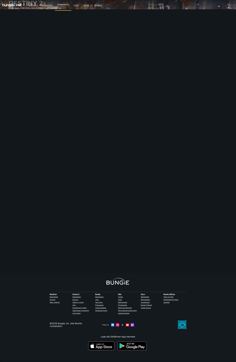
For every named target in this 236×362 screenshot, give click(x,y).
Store (86, 5)
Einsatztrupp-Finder (80, 308)
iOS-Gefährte (17, 50)
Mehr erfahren (55, 302)
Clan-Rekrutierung (20, 66)
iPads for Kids (168, 297)
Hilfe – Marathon (19, 75)
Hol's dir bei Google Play (132, 346)
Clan (74, 305)
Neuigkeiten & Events (170, 300)
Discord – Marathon (21, 77)
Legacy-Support (19, 61)
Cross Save (77, 313)
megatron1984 (71, 260)
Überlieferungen (19, 26)
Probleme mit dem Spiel (23, 42)
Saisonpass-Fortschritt (81, 311)
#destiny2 (76, 74)
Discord (52, 300)
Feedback (16, 20)
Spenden (166, 302)
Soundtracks (145, 302)
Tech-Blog (99, 302)
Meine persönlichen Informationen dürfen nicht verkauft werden (127, 310)
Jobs (97, 300)
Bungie (97, 294)
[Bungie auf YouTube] (127, 325)
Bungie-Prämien (146, 305)
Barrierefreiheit (18, 45)
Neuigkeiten (54, 297)
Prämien (98, 5)
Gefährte (15, 64)
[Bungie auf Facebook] (112, 325)
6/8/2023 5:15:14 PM (87, 90)
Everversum (17, 39)
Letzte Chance (146, 308)
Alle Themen (17, 15)
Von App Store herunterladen (102, 346)
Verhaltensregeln (18, 81)
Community (63, 4)
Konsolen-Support (20, 58)
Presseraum (99, 305)
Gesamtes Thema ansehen (78, 84)
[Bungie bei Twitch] (132, 325)
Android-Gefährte (20, 53)
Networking (17, 36)
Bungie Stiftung (169, 294)
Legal (120, 300)
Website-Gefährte (20, 47)
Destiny (12, 5)
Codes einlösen (100, 308)
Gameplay (16, 28)
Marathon (47, 5)
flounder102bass (73, 60)
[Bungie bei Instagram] (117, 325)
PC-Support (17, 56)
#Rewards (68, 74)
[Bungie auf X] (122, 325)
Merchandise (145, 300)
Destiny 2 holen (78, 302)
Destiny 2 (33, 5)
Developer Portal (101, 311)
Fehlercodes (17, 34)
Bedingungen (122, 302)
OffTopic (15, 72)
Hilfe (76, 5)
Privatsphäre (122, 305)
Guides (120, 297)
